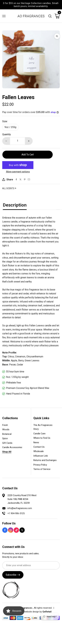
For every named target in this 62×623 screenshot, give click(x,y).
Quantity (6, 134)
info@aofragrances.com (20, 508)
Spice (5, 438)
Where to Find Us (41, 438)
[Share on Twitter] (20, 179)
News (36, 442)
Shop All (6, 451)
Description (15, 205)
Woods (5, 429)
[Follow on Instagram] (10, 530)
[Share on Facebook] (16, 179)
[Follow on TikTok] (16, 530)
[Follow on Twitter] (22, 530)
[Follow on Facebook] (5, 530)
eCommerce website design (25, 611)
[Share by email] (29, 179)
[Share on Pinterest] (24, 179)
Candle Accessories (12, 447)
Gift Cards (7, 443)
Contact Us (39, 447)
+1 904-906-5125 (16, 513)
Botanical (6, 434)
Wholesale (38, 451)
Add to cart (28, 154)
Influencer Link (40, 455)
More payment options (18, 171)
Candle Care (39, 433)
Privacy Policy (40, 464)
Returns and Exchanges (45, 460)
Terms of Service (41, 469)
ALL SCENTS (9, 188)
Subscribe (11, 574)
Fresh (5, 425)
